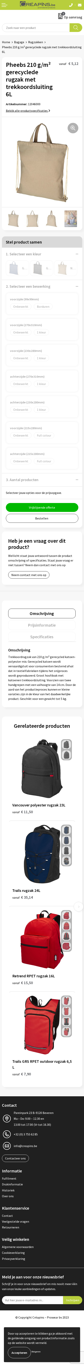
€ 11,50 (22, 811)
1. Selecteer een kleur (23, 253)
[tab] (42, 613)
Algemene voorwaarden (18, 1247)
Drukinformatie (12, 1184)
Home (6, 42)
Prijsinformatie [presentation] (42, 625)
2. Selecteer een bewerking (28, 286)
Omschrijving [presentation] (42, 613)
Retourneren (10, 1227)
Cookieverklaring (13, 1253)
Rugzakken (35, 42)
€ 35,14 (22, 897)
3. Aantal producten (22, 479)
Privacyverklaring (13, 1259)
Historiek (8, 1190)
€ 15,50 (22, 982)
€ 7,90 (21, 1073)
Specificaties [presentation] (41, 636)
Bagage (19, 42)
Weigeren (36, 1351)
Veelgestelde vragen (15, 1221)
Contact (7, 1216)
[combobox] (36, 27)
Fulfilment (9, 1178)
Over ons (8, 1196)
